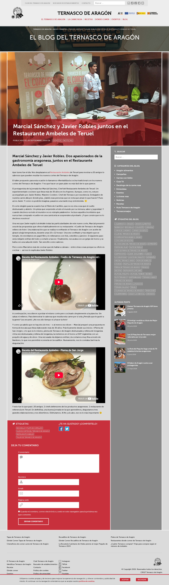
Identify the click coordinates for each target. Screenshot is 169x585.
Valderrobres (120, 294)
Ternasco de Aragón (84, 13)
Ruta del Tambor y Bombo (141, 274)
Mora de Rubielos (144, 260)
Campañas (121, 174)
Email (20, 488)
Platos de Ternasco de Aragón (123, 537)
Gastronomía (120, 254)
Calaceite (140, 227)
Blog (125, 19)
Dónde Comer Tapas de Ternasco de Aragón (24, 541)
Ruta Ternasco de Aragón (128, 207)
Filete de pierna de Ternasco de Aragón (131, 250)
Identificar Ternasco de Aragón (19, 564)
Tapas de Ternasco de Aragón (18, 537)
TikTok (64, 564)
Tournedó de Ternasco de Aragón (129, 290)
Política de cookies (40, 570)
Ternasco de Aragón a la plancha (128, 284)
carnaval (149, 227)
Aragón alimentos (124, 170)
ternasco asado (149, 277)
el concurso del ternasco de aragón (130, 244)
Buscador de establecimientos (66, 3)
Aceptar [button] (125, 580)
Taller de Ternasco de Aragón (29, 437)
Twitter (65, 570)
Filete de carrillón (34, 428)
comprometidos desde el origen (128, 237)
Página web (23, 500)
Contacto (86, 3)
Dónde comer (102, 19)
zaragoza (150, 294)
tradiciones (150, 290)
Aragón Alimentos (143, 224)
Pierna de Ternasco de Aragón (127, 267)
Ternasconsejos (123, 211)
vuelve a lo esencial (136, 294)
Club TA (120, 181)
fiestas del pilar (121, 247)
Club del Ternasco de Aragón (37, 3)
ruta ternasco (121, 277)
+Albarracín (120, 224)
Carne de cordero (122, 230)
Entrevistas (121, 189)
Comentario (23, 452)
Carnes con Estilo (124, 178)
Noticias (67, 140)
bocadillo (21, 428)
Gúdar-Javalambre (135, 254)
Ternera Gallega (121, 287)
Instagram (66, 561)
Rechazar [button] (142, 580)
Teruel (133, 287)
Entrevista (152, 244)
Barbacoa (119, 227)
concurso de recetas (124, 240)
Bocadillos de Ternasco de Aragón (72, 537)
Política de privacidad (41, 574)
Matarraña (150, 257)
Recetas (89, 19)
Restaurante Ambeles (60, 172)
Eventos (116, 19)
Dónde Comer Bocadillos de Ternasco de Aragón (78, 541)
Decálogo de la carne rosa (128, 185)
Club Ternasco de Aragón (43, 561)
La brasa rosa (122, 196)
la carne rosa (120, 257)
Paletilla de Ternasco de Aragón (137, 264)
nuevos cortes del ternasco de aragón (33, 431)
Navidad (118, 264)
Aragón (130, 224)
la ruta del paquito (136, 257)
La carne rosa (75, 19)
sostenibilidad (135, 277)
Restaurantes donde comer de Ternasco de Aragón (131, 541)
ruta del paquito (122, 274)
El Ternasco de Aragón (53, 19)
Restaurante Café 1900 (132, 270)
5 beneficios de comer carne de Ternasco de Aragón (27, 544)
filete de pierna (136, 247)
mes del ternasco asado (124, 260)
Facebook (66, 567)
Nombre (22, 477)
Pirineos (145, 267)
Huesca (148, 254)
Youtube (65, 574)
